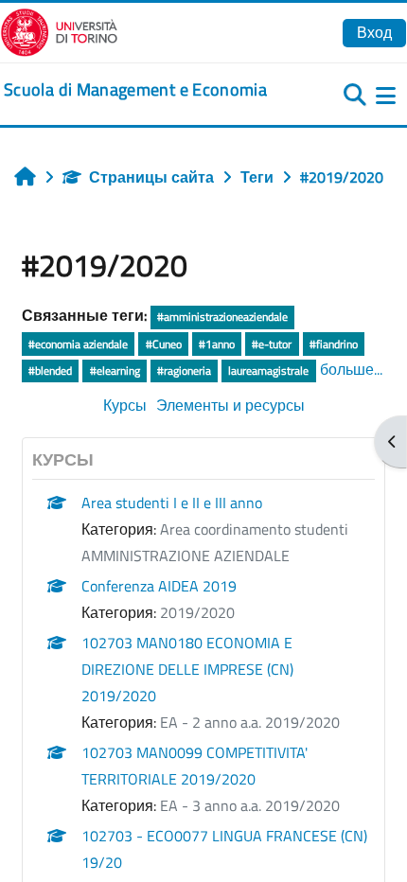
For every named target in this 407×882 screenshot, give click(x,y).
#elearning (115, 370)
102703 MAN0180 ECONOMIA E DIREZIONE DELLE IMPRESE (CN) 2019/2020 (187, 669)
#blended (50, 370)
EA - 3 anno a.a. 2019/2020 (250, 805)
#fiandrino (334, 344)
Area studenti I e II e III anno (171, 502)
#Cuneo (164, 344)
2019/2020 (197, 612)
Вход (374, 32)
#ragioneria (184, 370)
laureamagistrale (268, 370)
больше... (351, 369)
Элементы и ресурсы (230, 405)
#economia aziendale (78, 344)
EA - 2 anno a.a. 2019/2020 (250, 722)
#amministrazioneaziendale (222, 317)
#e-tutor (272, 344)
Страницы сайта (151, 177)
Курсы (125, 405)
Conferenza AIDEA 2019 (159, 585)
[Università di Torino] (59, 30)
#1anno (217, 344)
